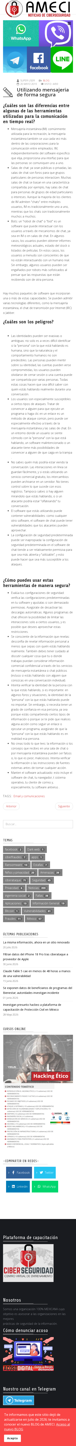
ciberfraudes (15, 857)
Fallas (42, 895)
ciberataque (15, 880)
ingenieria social (17, 895)
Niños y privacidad (19, 872)
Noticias (36, 888)
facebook (13, 849)
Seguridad (41, 880)
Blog (46, 80)
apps (36, 857)
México (34, 919)
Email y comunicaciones (29, 796)
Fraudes (13, 919)
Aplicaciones (15, 903)
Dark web (35, 849)
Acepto (12, 1438)
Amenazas (49, 872)
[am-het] (38, 1092)
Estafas (40, 865)
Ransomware (16, 865)
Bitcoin (11, 911)
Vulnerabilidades (37, 911)
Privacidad (13, 888)
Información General (48, 903)
